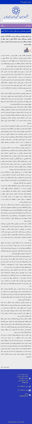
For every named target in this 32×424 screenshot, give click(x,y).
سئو (16, 422)
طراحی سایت (21, 422)
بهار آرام (9, 422)
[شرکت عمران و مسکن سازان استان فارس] (16, 17)
